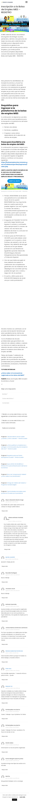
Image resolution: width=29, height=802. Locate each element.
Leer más (22, 797)
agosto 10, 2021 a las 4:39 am (13, 575)
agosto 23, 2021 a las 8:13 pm (13, 629)
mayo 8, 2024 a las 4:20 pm (12, 711)
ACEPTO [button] (14, 799)
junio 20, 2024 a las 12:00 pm (12, 778)
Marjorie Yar (9, 686)
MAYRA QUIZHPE (10, 557)
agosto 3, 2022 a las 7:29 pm (13, 670)
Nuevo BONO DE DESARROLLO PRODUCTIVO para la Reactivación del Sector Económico (14, 466)
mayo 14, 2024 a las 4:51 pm (12, 745)
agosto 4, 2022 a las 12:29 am (13, 688)
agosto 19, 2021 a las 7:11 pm (12, 606)
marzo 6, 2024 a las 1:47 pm (14, 521)
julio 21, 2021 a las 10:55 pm (12, 559)
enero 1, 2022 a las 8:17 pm (12, 653)
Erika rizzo (8, 668)
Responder (5, 511)
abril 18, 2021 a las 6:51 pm (12, 502)
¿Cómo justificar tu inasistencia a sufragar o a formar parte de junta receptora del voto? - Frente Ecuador (14, 447)
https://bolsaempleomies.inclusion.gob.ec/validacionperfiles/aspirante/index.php (14, 164)
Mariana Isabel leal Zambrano (14, 651)
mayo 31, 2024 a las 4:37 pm (12, 760)
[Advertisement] (14, 69)
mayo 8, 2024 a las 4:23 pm (12, 727)
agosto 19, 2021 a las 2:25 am (13, 590)
